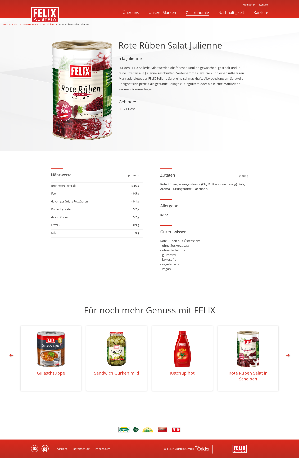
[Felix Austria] (240, 449)
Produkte (48, 24)
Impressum (102, 449)
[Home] (45, 10)
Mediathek (249, 4)
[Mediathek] (45, 448)
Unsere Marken (162, 12)
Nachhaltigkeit (231, 12)
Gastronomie (197, 12)
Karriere (261, 12)
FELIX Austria (10, 24)
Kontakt (263, 4)
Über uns (131, 12)
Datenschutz (81, 449)
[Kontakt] (34, 448)
